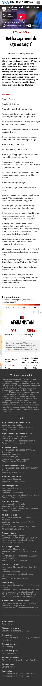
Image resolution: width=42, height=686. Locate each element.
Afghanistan (21, 32)
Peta (35, 312)
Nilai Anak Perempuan (21, 2)
